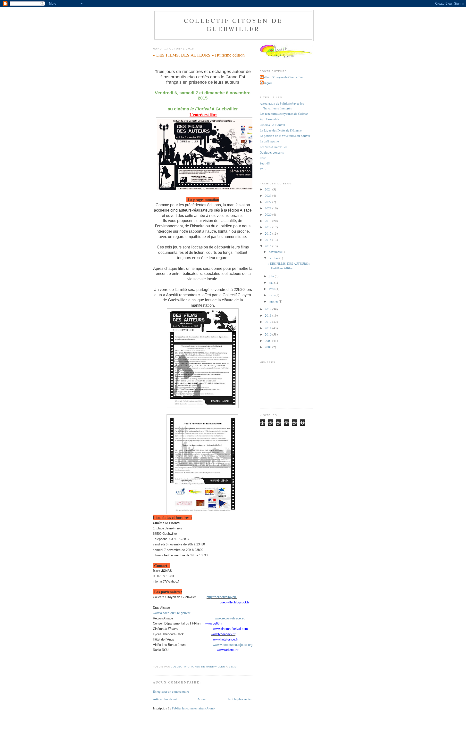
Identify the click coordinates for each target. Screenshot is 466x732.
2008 (268, 347)
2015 (268, 246)
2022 (268, 202)
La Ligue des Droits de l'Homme (281, 130)
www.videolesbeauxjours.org (232, 645)
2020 (268, 214)
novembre (276, 251)
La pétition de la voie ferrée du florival (285, 135)
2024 (268, 189)
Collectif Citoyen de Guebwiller (282, 77)
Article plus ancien (240, 699)
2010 (268, 334)
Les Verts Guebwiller (273, 147)
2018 (268, 227)
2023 (268, 195)
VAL (263, 169)
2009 (268, 340)
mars (272, 295)
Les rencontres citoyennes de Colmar (284, 113)
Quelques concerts (272, 152)
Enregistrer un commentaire (171, 691)
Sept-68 (265, 163)
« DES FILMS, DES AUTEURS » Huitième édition (288, 266)
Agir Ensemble (269, 119)
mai (271, 282)
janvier (274, 301)
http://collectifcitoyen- (222, 597)
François (266, 83)
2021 (268, 208)
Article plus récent (165, 699)
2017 (268, 233)
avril (272, 289)
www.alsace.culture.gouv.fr (171, 613)
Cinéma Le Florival (272, 125)
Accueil (202, 699)
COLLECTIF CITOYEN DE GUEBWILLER (233, 24)
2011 (268, 328)
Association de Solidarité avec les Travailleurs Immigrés (282, 105)
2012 (268, 322)
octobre (274, 258)
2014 (268, 309)
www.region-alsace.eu (230, 618)
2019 (268, 221)
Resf (263, 158)
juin (272, 276)
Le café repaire (269, 141)
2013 (268, 315)
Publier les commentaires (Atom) (193, 708)
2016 (268, 240)
